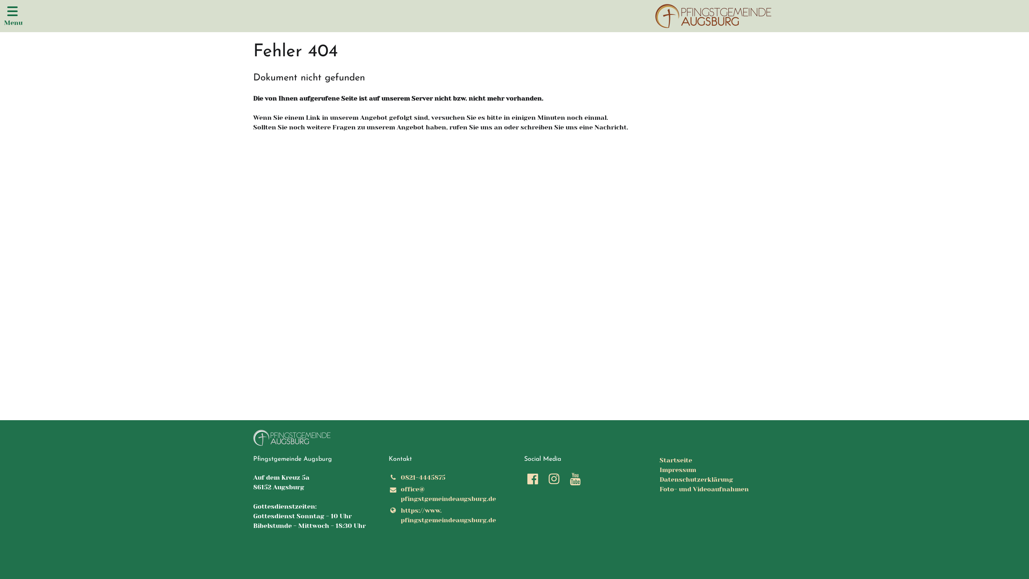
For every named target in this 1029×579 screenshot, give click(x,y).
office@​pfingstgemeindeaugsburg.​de (448, 494)
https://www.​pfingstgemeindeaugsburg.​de (448, 515)
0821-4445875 (423, 477)
